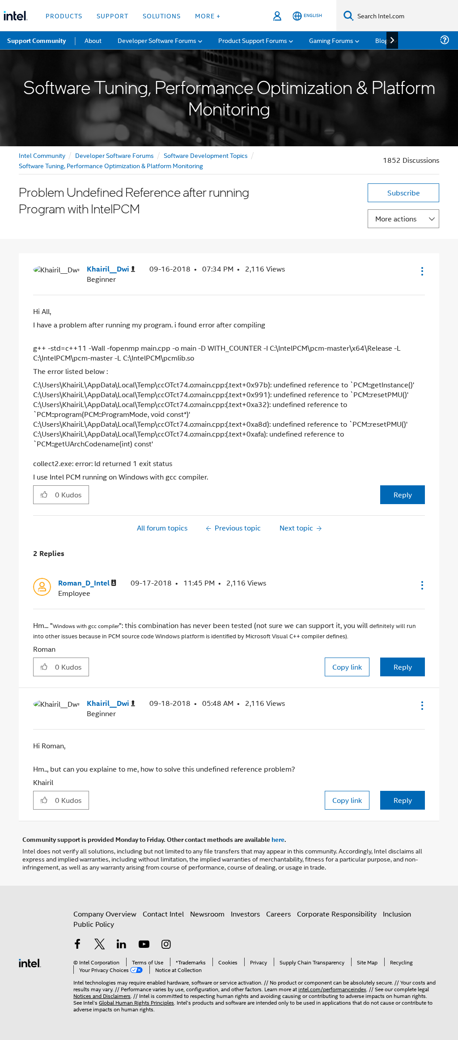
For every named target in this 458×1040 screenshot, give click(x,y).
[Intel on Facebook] (77, 945)
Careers (278, 913)
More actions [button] (395, 218)
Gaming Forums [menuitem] (331, 40)
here (277, 839)
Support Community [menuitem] (36, 40)
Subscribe (403, 192)
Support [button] (112, 15)
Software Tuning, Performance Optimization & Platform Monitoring (111, 165)
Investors (245, 913)
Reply (403, 494)
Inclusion (397, 913)
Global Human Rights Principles (136, 1002)
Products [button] (64, 15)
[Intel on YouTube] (144, 945)
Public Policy (93, 924)
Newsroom (207, 913)
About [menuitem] (93, 40)
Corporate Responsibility (337, 913)
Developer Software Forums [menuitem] (157, 40)
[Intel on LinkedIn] (121, 945)
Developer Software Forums (114, 155)
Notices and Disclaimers (102, 995)
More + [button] (208, 15)
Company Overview (104, 913)
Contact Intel (163, 913)
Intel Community (42, 155)
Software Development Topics (206, 155)
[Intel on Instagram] (166, 945)
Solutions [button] (162, 15)
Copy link (347, 667)
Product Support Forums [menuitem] (252, 40)
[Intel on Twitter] (99, 945)
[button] (421, 271)
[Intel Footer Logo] (30, 962)
